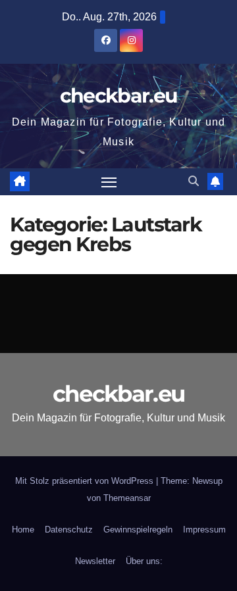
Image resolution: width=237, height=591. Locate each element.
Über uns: (144, 561)
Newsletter (95, 561)
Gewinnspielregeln (137, 529)
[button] (193, 181)
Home (23, 529)
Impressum (204, 529)
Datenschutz (69, 529)
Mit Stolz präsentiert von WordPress (85, 481)
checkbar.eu (118, 95)
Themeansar (127, 498)
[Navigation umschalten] (109, 182)
